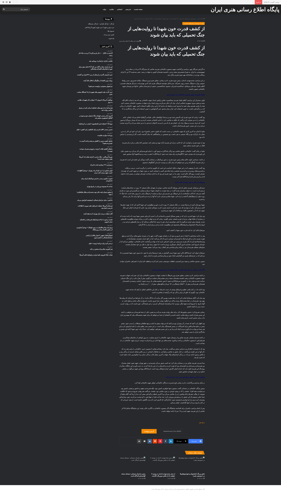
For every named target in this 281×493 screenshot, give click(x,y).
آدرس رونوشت (149, 431)
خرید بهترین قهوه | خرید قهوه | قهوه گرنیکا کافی (99, 27)
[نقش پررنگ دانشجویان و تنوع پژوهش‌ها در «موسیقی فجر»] (191, 464)
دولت (104, 9)
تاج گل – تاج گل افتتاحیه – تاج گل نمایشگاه (101, 24)
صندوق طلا (111, 31)
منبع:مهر (202, 422)
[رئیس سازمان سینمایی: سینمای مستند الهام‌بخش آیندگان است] (132, 464)
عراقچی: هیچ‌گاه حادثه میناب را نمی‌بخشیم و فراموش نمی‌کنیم (235, 2)
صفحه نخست (138, 9)
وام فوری (111, 38)
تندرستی (128, 9)
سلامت (111, 9)
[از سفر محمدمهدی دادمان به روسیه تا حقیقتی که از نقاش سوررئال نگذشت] (162, 464)
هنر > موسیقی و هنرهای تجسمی (189, 19)
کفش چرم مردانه (109, 35)
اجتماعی (119, 9)
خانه (201, 19)
